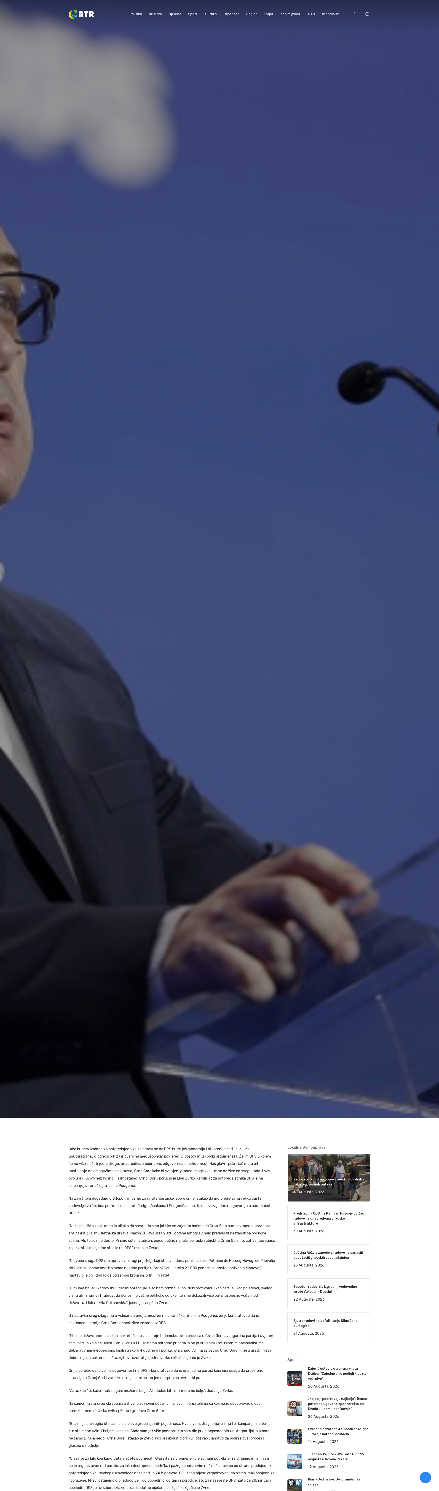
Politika (137, 660)
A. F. (77, 660)
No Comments (352, 598)
